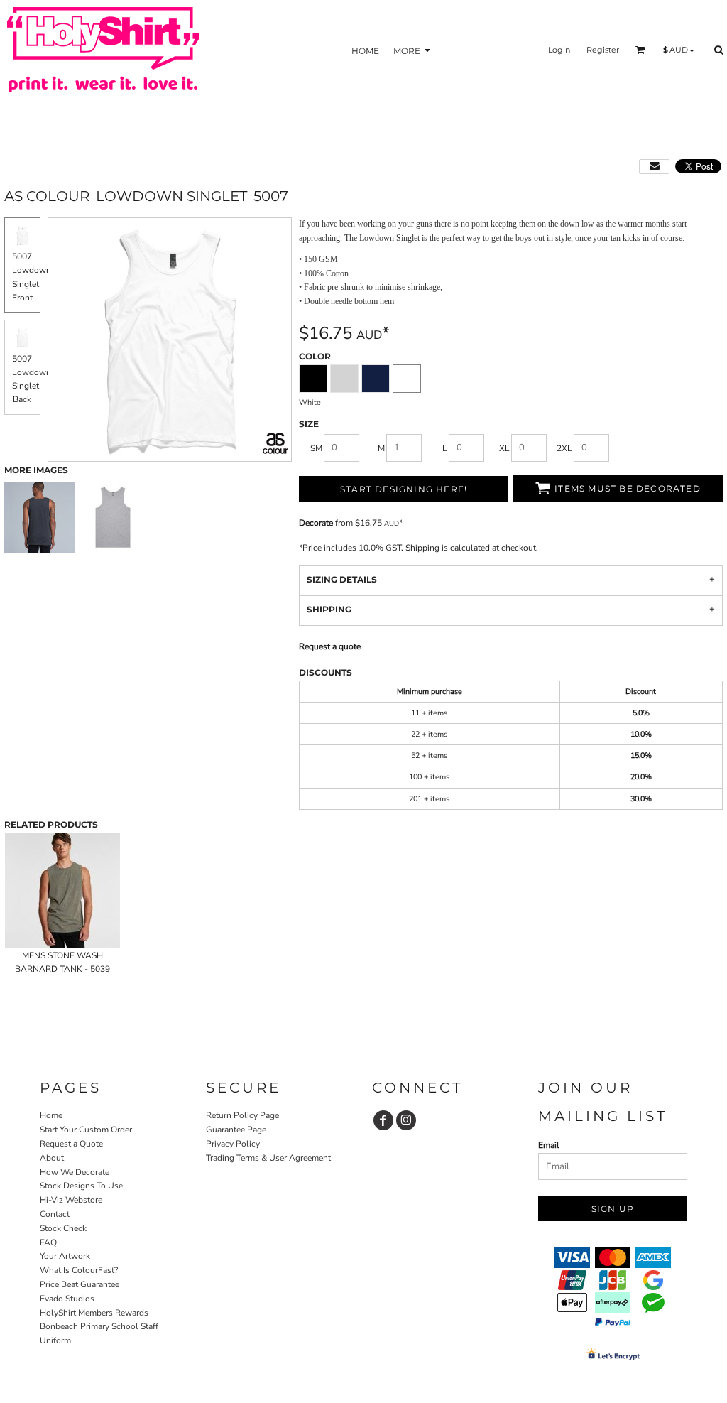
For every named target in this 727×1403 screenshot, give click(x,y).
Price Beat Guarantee (79, 1284)
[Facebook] (383, 1120)
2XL (564, 448)
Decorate (316, 523)
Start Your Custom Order (86, 1129)
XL (504, 448)
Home (51, 1115)
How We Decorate (74, 1172)
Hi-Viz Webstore (71, 1200)
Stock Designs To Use (81, 1185)
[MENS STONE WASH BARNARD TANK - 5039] (62, 891)
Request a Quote (71, 1143)
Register (602, 50)
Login (559, 50)
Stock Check (63, 1228)
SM (316, 448)
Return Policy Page (242, 1115)
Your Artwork (65, 1256)
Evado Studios (67, 1298)
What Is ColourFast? (79, 1270)
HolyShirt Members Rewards (94, 1312)
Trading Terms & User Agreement (268, 1158)
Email (548, 1145)
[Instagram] (406, 1120)
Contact (55, 1214)
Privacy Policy (233, 1143)
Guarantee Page (236, 1129)
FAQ (48, 1242)
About (52, 1158)
